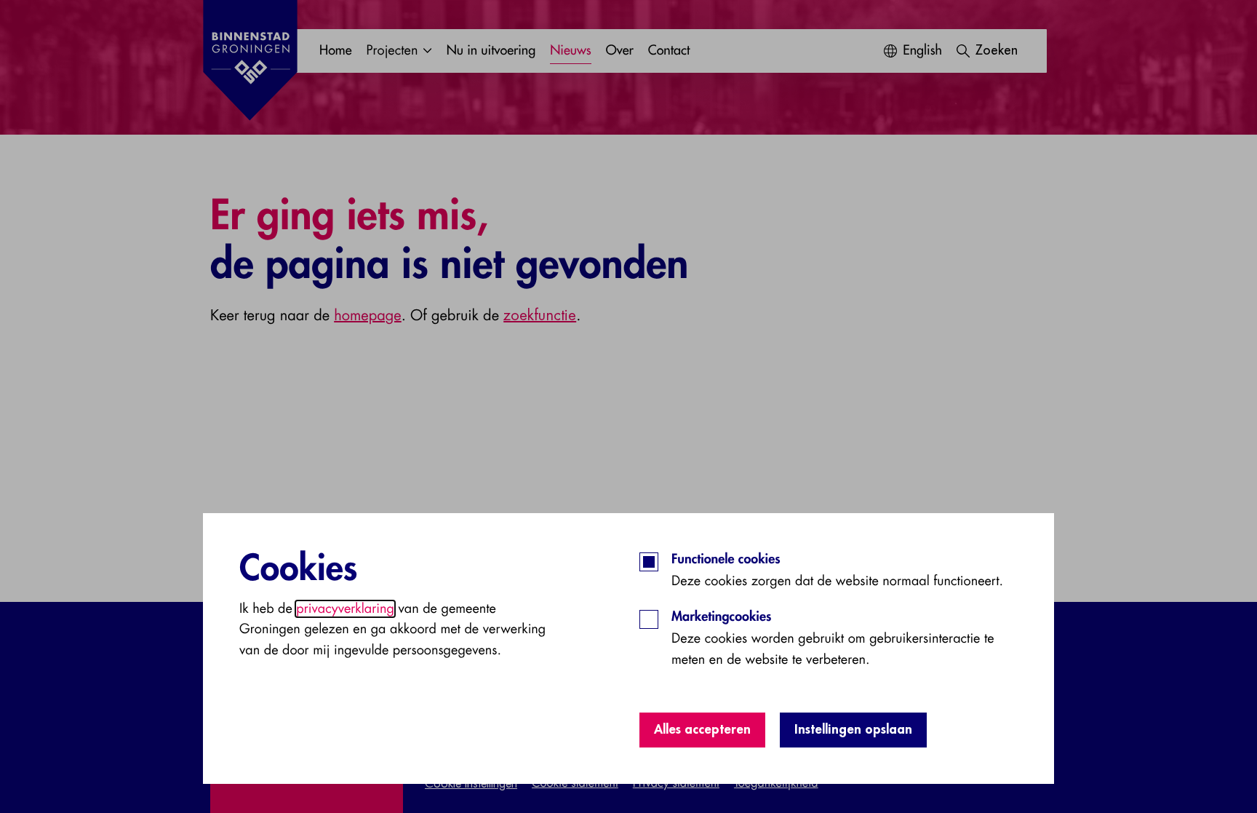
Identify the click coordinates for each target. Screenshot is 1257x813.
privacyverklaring (345, 608)
